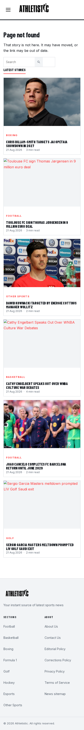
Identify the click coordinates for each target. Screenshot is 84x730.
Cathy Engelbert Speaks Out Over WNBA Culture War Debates (37, 386)
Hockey (9, 682)
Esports (9, 694)
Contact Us (53, 637)
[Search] (39, 62)
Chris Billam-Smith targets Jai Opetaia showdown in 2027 (36, 144)
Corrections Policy (58, 660)
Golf (10, 538)
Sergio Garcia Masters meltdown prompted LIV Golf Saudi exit (39, 547)
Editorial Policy (55, 649)
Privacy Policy (55, 671)
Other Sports (17, 296)
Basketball (15, 377)
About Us (51, 626)
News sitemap (55, 694)
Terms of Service (57, 682)
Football (14, 215)
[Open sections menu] (8, 9)
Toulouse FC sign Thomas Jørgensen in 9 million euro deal (37, 224)
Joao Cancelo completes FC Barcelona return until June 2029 (36, 466)
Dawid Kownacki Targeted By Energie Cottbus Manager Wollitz (41, 305)
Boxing (11, 135)
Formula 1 (10, 660)
